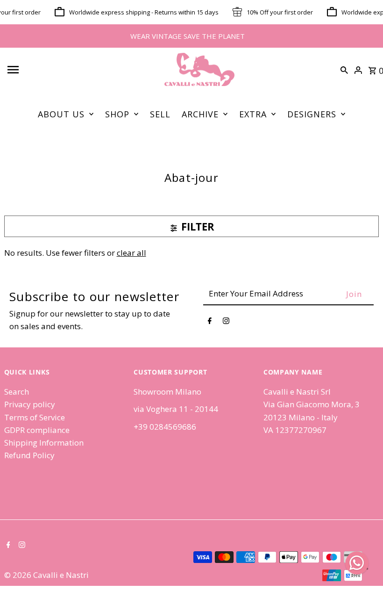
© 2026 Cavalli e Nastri (46, 574)
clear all (131, 252)
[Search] (344, 70)
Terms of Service (34, 417)
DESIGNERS (311, 114)
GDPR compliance (37, 430)
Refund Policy (29, 455)
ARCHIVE (200, 114)
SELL (160, 114)
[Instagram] (226, 322)
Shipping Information (44, 442)
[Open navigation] (78, 69)
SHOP (117, 114)
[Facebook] (210, 322)
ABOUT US (61, 114)
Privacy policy (29, 404)
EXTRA (253, 114)
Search (16, 391)
